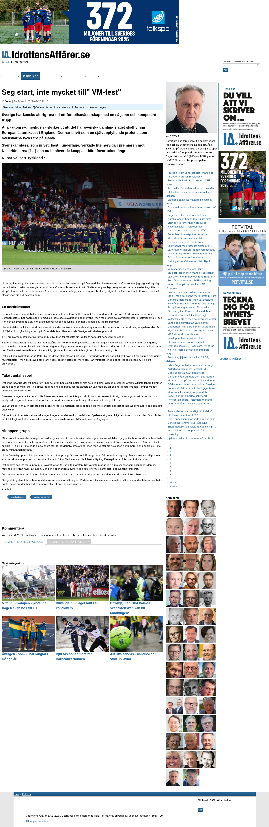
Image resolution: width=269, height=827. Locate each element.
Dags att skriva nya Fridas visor (186, 372)
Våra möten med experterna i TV (187, 230)
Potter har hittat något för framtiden (188, 234)
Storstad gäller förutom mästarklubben (190, 311)
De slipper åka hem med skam (185, 241)
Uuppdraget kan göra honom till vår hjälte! (192, 326)
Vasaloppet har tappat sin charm (186, 338)
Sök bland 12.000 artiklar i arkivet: (238, 61)
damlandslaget (17, 497)
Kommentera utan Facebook (69, 541)
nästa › (173, 482)
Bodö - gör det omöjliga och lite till (187, 395)
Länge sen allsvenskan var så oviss (188, 322)
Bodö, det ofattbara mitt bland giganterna (191, 388)
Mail (7, 62)
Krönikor (30, 76)
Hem (16, 794)
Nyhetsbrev (76, 76)
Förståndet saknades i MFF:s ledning (189, 280)
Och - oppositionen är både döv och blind (191, 418)
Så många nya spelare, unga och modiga (191, 303)
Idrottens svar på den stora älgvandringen (192, 380)
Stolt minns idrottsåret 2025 (183, 415)
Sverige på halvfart (42, 497)
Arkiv (94, 76)
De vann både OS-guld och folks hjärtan (191, 376)
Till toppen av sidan (37, 821)
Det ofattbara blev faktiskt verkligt (187, 315)
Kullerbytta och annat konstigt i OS (188, 368)
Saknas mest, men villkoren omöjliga (189, 292)
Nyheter (12, 76)
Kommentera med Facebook (23, 541)
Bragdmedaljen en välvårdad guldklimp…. (192, 426)
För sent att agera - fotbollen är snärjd (190, 399)
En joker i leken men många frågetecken (191, 272)
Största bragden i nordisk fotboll (186, 342)
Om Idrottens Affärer (119, 76)
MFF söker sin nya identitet (183, 334)
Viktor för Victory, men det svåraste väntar (192, 318)
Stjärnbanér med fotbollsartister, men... (190, 245)
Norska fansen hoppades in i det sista (189, 218)
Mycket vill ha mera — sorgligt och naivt (191, 330)
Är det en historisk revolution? (185, 176)
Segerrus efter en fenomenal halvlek (189, 215)
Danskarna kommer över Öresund (187, 422)
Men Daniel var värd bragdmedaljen (188, 392)
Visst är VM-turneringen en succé (187, 222)
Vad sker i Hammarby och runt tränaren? (191, 276)
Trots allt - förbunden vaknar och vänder (191, 188)
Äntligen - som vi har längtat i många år (190, 172)
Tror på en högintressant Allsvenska (188, 307)
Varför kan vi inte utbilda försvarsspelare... (192, 249)
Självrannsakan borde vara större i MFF (191, 438)
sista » (173, 486)
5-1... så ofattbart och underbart (186, 257)
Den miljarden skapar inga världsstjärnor (191, 299)
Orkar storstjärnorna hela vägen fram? (190, 253)
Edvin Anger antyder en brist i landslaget (191, 365)
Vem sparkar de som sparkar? (185, 268)
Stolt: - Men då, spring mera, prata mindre (192, 295)
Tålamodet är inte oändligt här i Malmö (190, 411)
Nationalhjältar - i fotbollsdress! (185, 226)
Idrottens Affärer (46, 54)
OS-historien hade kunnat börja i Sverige (191, 384)
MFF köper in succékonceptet (185, 238)
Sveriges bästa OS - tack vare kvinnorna (191, 345)
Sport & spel (52, 76)
